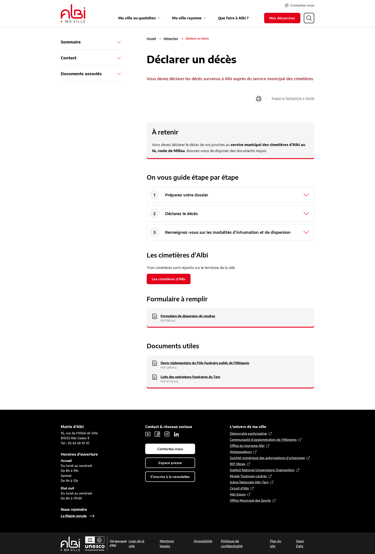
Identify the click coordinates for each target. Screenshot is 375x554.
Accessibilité (203, 541)
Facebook (157, 434)
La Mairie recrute (74, 516)
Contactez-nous (302, 5)
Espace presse (170, 463)
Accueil (151, 38)
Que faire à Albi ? (233, 18)
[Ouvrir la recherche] (309, 18)
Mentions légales (167, 543)
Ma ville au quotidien (137, 18)
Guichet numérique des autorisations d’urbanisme (267, 458)
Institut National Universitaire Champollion (262, 470)
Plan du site (275, 543)
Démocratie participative (248, 433)
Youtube (147, 434)
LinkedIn (176, 434)
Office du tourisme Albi (247, 446)
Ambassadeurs (241, 452)
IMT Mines (237, 464)
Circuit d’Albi (239, 488)
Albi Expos (238, 494)
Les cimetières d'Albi (168, 279)
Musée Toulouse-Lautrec (248, 476)
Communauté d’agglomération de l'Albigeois (263, 439)
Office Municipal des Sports (250, 500)
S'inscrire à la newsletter (170, 477)
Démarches (171, 38)
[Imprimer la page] (258, 98)
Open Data (300, 543)
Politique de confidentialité (232, 543)
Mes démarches (282, 18)
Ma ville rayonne (187, 18)
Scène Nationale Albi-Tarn (249, 482)
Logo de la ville (136, 543)
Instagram (166, 434)
